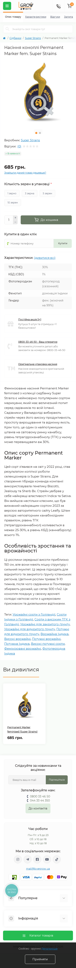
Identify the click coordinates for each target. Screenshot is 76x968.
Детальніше (49, 948)
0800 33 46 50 (40, 796)
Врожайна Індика (55, 634)
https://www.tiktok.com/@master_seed (57, 859)
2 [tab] (40, 133)
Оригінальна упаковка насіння (37, 364)
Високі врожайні (17, 639)
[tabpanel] (38, 92)
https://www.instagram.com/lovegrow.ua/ (18, 859)
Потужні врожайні (46, 639)
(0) (19, 146)
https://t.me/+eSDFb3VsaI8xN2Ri (28, 859)
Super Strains (33, 38)
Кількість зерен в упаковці (28, 184)
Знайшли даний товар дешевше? (25, 172)
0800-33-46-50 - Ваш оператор (37, 341)
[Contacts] (58, 6)
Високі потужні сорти (48, 644)
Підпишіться (57, 779)
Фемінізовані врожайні (22, 648)
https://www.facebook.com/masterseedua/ (37, 859)
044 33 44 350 (40, 800)
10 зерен (12, 202)
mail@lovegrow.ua (38, 868)
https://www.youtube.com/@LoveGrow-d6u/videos (47, 859)
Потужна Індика (17, 644)
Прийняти (40, 959)
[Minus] (15, 222)
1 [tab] (36, 133)
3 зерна (29, 193)
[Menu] (7, 6)
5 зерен (47, 193)
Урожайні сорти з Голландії (34, 614)
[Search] (7, 29)
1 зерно (11, 193)
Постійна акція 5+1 (29, 319)
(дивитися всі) (45, 258)
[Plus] (15, 217)
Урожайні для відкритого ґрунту (29, 629)
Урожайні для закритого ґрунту (45, 624)
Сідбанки (15, 38)
